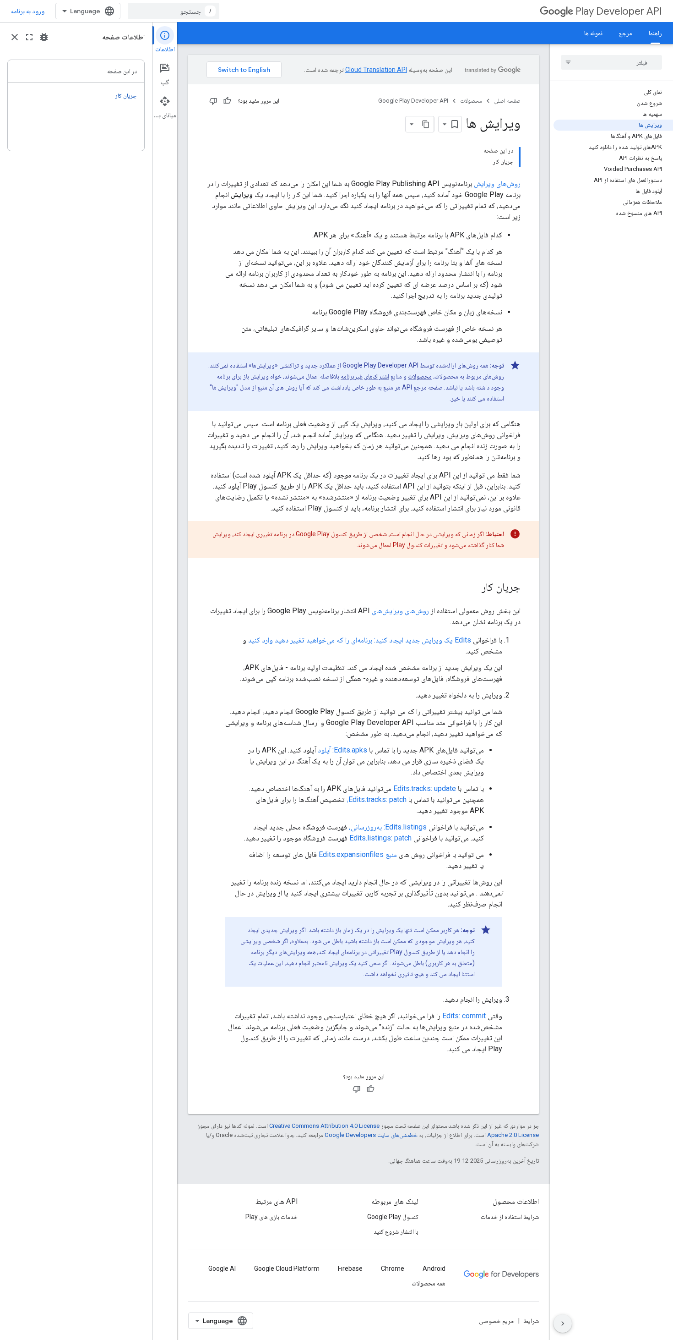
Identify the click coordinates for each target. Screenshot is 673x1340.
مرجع (625, 33)
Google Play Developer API (413, 100)
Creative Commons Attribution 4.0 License (324, 1125)
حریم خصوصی (497, 1320)
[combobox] (173, 11)
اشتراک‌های (376, 376)
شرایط (531, 1320)
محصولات (471, 100)
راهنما (655, 33)
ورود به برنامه (27, 11)
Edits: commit (464, 1015)
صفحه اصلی (507, 100)
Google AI (222, 1268)
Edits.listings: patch (380, 838)
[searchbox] (611, 62)
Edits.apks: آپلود (342, 750)
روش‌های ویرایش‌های (400, 610)
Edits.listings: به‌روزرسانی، (388, 827)
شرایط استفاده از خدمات (510, 1216)
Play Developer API (618, 11)
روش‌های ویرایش (497, 183)
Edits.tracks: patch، (377, 799)
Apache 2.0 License (513, 1134)
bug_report (43, 37)
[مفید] (227, 101)
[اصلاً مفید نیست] (213, 101)
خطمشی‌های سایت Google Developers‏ (371, 1134)
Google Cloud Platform (287, 1268)
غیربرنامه (352, 376)
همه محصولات (428, 1283)
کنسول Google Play (392, 1216)
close (14, 37)
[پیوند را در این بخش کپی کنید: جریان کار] (472, 587)
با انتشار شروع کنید (396, 1231)
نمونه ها (593, 33)
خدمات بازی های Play (271, 1216)
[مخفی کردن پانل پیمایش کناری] (563, 1323)
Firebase (350, 1268)
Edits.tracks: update (424, 788)
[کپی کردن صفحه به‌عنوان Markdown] (426, 124)
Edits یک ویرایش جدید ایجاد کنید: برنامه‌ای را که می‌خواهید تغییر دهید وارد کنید (359, 640)
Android (434, 1268)
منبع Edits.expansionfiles (358, 854)
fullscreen (29, 37)
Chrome (392, 1268)
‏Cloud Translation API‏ (376, 69)
